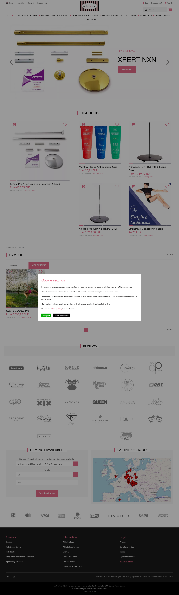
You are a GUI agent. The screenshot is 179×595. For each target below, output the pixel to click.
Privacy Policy (57, 309)
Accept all (46, 315)
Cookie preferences (61, 315)
